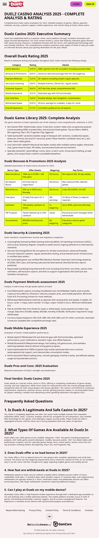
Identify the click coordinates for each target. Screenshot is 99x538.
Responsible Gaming (15, 510)
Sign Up (90, 4)
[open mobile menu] (5, 4)
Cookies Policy (52, 510)
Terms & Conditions (72, 510)
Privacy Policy (35, 510)
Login (76, 4)
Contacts (89, 510)
